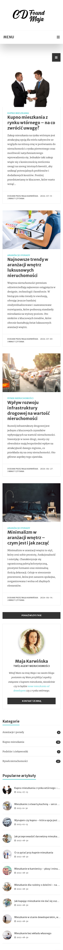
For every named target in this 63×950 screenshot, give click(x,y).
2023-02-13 (22, 824)
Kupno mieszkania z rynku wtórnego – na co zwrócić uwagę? (31, 123)
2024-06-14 (46, 597)
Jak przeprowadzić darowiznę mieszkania (37, 836)
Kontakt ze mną (31, 701)
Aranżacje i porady (18, 255)
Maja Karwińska (30, 196)
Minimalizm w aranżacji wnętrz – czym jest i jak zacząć (28, 538)
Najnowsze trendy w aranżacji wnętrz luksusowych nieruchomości (27, 267)
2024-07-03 (46, 339)
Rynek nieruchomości (20, 398)
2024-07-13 (46, 196)
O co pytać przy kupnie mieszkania (33, 852)
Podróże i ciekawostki (15, 751)
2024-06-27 (46, 469)
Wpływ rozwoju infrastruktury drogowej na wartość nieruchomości (28, 410)
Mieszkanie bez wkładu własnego (32, 933)
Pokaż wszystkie (31, 615)
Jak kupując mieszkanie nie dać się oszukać (38, 901)
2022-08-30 (22, 840)
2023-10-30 (22, 808)
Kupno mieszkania (18, 113)
